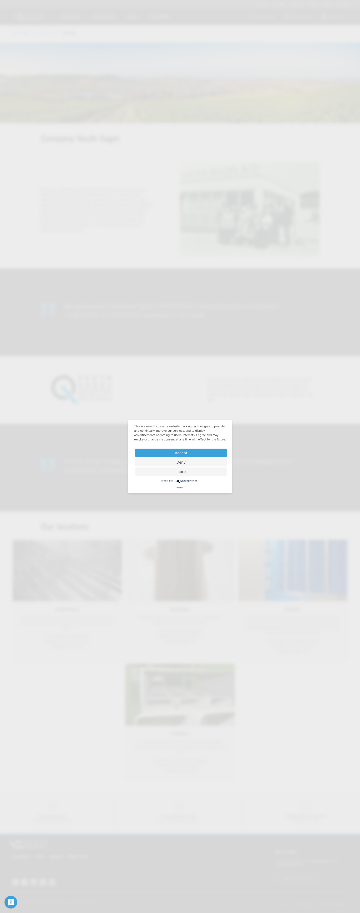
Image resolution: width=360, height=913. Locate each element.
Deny (181, 462)
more (181, 471)
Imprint (180, 487)
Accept (181, 453)
